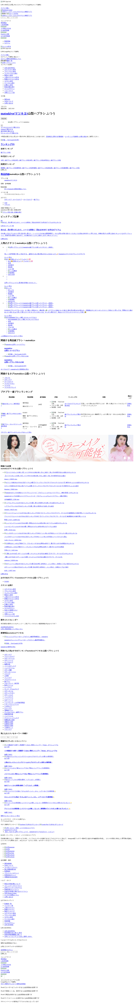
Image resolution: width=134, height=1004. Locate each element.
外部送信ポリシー (10, 875)
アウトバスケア (9, 656)
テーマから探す (9, 83)
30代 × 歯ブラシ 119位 (36, 160)
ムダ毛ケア (8, 706)
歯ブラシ (37, 199)
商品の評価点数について (12, 884)
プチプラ (7, 378)
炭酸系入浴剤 (8, 722)
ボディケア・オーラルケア (13, 199)
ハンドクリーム (9, 668)
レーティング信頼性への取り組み (76, 136)
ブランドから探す (10, 71)
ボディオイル (8, 691)
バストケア (8, 729)
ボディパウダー (9, 693)
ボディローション (10, 672)
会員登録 (4, 950)
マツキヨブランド (10, 387)
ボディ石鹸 (8, 670)
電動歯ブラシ (8, 710)
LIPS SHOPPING (9, 68)
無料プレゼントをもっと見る (10, 816)
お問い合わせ (8, 103)
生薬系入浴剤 (8, 723)
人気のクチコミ (9, 907)
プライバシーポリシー (11, 873)
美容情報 (7, 921)
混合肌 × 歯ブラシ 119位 (56, 168)
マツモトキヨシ (9, 383)
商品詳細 (3, 118)
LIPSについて (8, 101)
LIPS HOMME (8, 925)
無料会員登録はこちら (14, 59)
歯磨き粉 (7, 664)
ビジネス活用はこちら (11, 895)
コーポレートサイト (11, 867)
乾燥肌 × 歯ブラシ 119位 (40, 168)
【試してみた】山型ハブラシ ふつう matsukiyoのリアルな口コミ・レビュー (29, 832)
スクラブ (7, 674)
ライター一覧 (8, 905)
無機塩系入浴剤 (9, 720)
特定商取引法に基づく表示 (13, 932)
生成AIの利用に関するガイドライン (16, 891)
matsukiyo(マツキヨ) (14, 113)
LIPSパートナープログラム (13, 887)
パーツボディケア (10, 666)
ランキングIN (7, 144)
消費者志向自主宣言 (11, 877)
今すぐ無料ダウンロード (9, 984)
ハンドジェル (8, 716)
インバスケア (8, 697)
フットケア (8, 677)
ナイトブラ (8, 708)
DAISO (6, 581)
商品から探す (8, 75)
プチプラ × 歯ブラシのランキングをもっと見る (16, 432)
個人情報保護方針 (10, 869)
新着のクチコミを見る (11, 79)
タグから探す (8, 81)
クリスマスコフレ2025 (11, 616)
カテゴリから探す (10, 69)
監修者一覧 (8, 903)
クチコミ (7, 204)
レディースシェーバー (11, 704)
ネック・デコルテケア (11, 689)
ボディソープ (8, 660)
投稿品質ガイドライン (11, 889)
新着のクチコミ (9, 909)
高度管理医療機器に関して (13, 934)
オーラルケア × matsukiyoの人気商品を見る (15, 369)
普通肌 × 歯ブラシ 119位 (8, 168)
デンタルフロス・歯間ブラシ (13, 712)
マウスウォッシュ (10, 679)
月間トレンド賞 (9, 92)
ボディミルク (8, 695)
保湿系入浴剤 (8, 725)
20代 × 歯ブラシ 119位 (22, 160)
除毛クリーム (8, 685)
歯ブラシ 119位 (6, 152)
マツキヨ (7, 385)
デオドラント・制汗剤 (11, 683)
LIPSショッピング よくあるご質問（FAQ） (18, 936)
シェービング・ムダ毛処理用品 (14, 702)
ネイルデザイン (9, 89)
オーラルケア (27, 199)
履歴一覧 (9, 60)
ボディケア (8, 379)
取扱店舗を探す (9, 87)
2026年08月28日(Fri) (7, 627)
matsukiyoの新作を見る (8, 647)
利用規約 (7, 871)
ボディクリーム (9, 658)
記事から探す (8, 85)
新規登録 (7, 41)
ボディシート (8, 700)
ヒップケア (8, 687)
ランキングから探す (11, 73)
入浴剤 (6, 675)
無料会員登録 (21, 984)
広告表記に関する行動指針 (55, 136)
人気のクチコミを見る (11, 77)
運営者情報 (8, 863)
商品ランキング (9, 911)
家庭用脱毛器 (8, 714)
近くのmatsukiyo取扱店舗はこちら (15, 189)
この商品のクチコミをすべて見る (12, 336)
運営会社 (7, 99)
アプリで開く (5, 8)
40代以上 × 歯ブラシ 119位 (52, 160)
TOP (5, 203)
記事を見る (4, 574)
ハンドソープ (8, 699)
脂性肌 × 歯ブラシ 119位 (24, 168)
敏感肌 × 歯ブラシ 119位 (72, 168)
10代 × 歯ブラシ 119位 (8, 160)
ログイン (7, 43)
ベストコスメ (8, 90)
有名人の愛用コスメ (11, 610)
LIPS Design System (10, 893)
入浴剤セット (8, 727)
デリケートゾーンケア (11, 718)
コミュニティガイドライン (13, 885)
